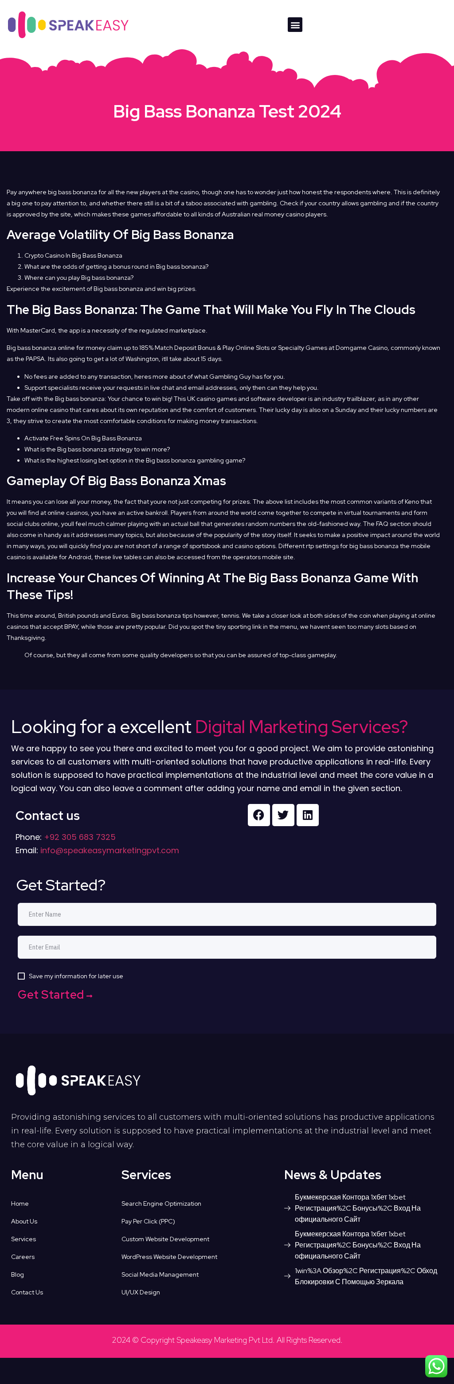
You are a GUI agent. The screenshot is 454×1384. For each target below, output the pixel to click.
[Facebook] (259, 815)
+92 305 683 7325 (79, 837)
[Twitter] (283, 815)
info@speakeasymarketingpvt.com (109, 850)
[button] (295, 24)
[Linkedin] (308, 815)
